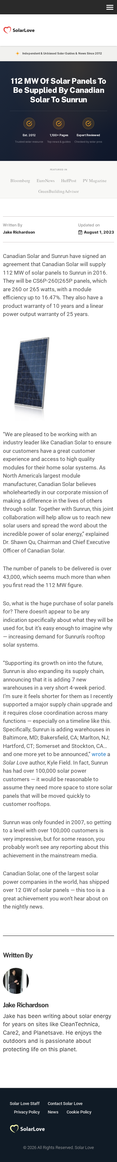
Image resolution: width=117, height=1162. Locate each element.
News (53, 1112)
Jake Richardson (25, 1005)
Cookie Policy (79, 1112)
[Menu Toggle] (110, 7)
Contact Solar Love (65, 1103)
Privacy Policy (27, 1112)
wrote (99, 754)
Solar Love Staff (25, 1103)
